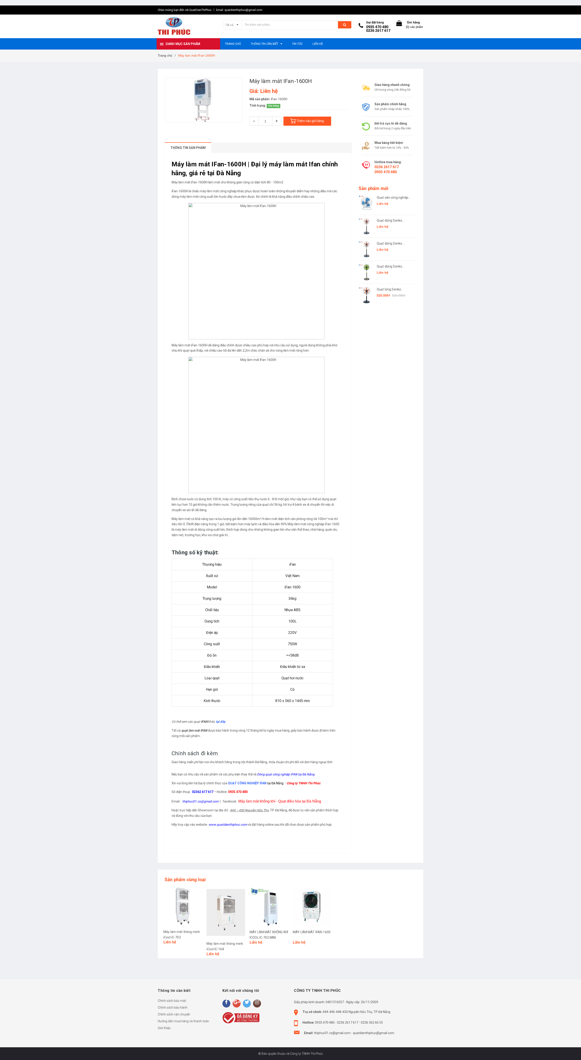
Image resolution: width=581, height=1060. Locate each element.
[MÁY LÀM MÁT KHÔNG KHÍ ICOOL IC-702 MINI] (269, 906)
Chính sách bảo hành (172, 1007)
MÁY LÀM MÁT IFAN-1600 (311, 932)
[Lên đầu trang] (573, 1050)
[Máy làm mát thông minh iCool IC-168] (226, 912)
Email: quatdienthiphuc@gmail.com (239, 10)
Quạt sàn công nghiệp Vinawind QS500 (392, 198)
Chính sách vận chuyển (174, 1014)
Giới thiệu (164, 1028)
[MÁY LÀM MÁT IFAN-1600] (312, 906)
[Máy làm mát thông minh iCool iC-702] (182, 906)
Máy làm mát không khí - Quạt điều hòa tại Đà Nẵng (279, 801)
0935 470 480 (377, 27)
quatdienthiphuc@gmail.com (373, 1033)
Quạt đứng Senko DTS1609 (389, 221)
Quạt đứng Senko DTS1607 (389, 267)
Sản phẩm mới (373, 188)
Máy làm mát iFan (184, 182)
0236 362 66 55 (372, 1022)
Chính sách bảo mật (172, 1000)
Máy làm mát (181, 345)
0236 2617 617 (378, 30)
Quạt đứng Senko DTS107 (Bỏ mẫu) (390, 244)
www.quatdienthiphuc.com (228, 824)
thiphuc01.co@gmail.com (332, 1033)
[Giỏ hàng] (399, 24)
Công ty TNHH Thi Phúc (303, 783)
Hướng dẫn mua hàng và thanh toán (183, 1021)
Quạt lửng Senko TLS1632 (389, 290)
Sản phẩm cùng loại (185, 879)
